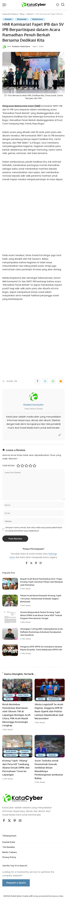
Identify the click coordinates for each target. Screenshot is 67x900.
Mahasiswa (37, 19)
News (8, 699)
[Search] (63, 4)
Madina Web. (57, 896)
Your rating (8, 465)
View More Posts (33, 408)
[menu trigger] (5, 4)
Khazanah (21, 19)
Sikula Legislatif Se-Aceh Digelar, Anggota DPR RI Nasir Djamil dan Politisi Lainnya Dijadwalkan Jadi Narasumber (49, 711)
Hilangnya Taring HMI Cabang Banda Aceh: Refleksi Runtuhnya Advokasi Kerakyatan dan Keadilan (41, 632)
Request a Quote (16, 882)
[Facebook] (37, 381)
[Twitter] (45, 381)
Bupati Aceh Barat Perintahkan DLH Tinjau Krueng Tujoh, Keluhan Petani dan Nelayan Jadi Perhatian (41, 582)
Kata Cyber (23, 695)
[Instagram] (40, 563)
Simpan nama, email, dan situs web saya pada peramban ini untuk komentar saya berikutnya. (33, 529)
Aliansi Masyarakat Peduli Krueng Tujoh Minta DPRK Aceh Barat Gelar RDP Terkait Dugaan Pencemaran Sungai (41, 615)
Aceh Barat (11, 751)
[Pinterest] (36, 563)
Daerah (8, 19)
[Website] (60, 435)
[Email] (61, 381)
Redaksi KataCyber (21, 46)
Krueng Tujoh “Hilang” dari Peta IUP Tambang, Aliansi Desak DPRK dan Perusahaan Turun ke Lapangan (16, 767)
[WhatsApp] (53, 381)
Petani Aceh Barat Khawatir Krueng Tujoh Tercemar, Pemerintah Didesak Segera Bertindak (40, 598)
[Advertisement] (33, 219)
